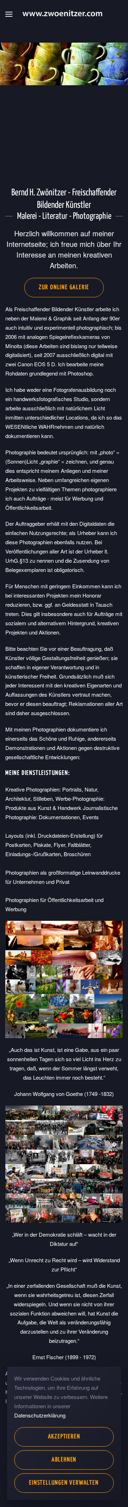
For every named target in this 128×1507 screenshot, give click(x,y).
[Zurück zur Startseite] (64, 14)
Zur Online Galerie (64, 288)
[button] (8, 14)
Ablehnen (64, 1460)
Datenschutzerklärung (39, 1415)
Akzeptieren (64, 1437)
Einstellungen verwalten (63, 1483)
